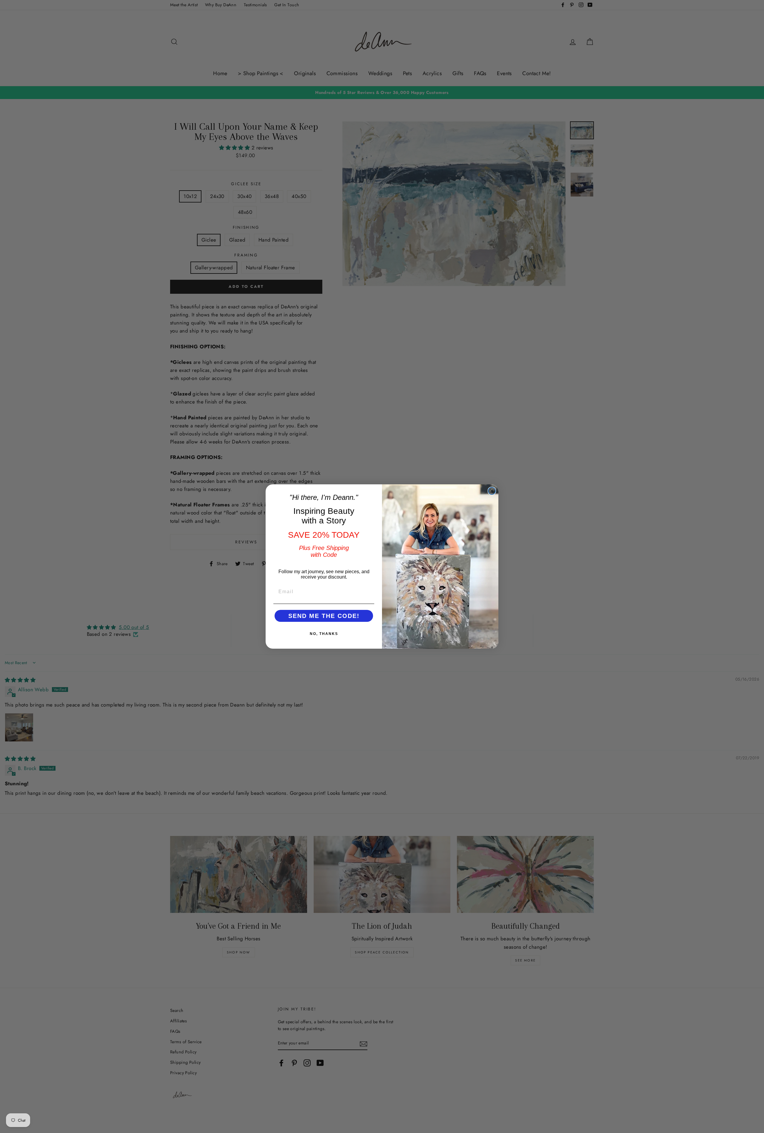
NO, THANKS (324, 634)
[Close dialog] (491, 490)
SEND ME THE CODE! (324, 616)
